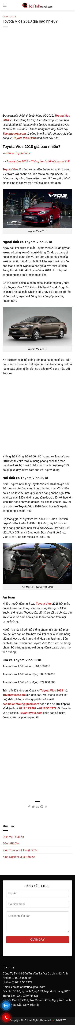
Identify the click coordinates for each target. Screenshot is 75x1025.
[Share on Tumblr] (46, 806)
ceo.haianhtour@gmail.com (28, 986)
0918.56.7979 (23, 982)
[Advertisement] (37, 75)
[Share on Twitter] (33, 806)
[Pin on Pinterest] (41, 806)
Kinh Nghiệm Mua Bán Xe (19, 856)
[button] (5, 5)
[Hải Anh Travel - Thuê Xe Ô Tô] (37, 5)
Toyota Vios (44, 603)
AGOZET (60, 1020)
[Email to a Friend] (37, 806)
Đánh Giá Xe (9, 17)
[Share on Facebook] (29, 806)
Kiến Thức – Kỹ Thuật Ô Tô (20, 850)
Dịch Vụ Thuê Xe (13, 836)
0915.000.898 (23, 977)
